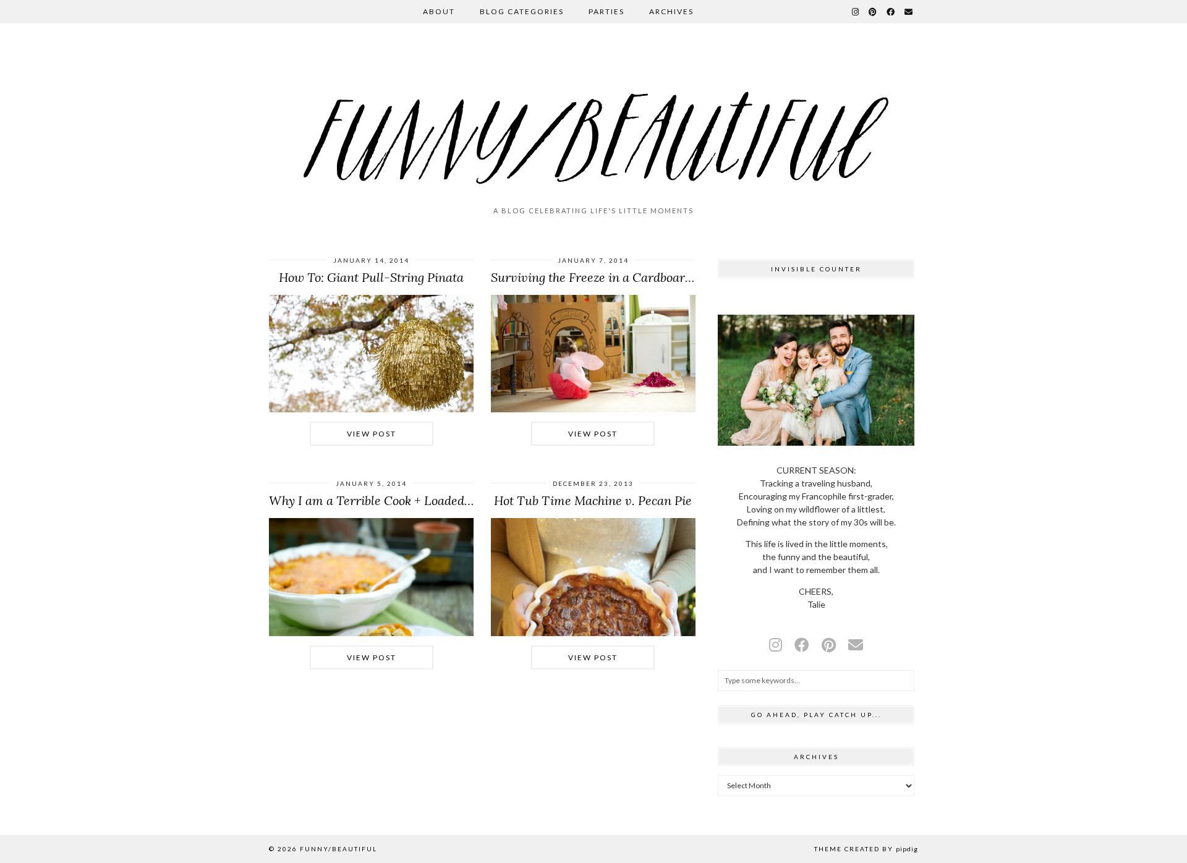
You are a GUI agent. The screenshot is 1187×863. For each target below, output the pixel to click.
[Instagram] (856, 11)
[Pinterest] (873, 11)
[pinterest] (829, 644)
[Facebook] (891, 11)
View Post (371, 433)
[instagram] (775, 644)
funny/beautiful (338, 848)
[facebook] (801, 644)
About (439, 11)
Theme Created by (866, 848)
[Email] (909, 11)
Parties (606, 11)
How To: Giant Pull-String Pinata (371, 277)
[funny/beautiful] (593, 120)
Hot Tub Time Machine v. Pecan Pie (593, 500)
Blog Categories (522, 11)
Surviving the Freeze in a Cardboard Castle (610, 277)
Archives (671, 11)
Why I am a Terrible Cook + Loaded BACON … (396, 500)
